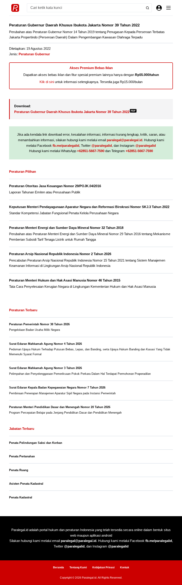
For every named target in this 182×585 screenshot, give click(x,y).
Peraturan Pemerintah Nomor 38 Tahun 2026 (39, 324)
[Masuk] (159, 8)
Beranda (58, 567)
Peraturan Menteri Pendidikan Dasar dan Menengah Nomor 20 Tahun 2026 (59, 407)
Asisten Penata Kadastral (26, 483)
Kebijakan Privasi (103, 567)
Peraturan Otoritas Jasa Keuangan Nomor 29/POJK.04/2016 (55, 186)
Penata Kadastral (20, 497)
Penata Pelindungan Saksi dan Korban (35, 442)
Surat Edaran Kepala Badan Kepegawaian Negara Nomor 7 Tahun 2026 (57, 387)
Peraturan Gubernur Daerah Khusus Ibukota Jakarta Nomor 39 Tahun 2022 (75, 112)
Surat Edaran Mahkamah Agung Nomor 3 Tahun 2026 (45, 368)
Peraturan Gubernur (34, 54)
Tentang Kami (78, 567)
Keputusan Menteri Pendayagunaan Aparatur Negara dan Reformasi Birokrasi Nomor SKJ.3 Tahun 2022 (89, 207)
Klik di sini (47, 82)
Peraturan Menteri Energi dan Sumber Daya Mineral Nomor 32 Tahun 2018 (66, 228)
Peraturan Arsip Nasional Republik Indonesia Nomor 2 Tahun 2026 (60, 254)
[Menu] (168, 8)
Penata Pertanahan (22, 456)
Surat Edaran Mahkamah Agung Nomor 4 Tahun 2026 (45, 343)
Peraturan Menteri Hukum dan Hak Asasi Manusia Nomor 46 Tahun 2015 (64, 280)
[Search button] (147, 8)
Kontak (124, 567)
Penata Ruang (18, 470)
